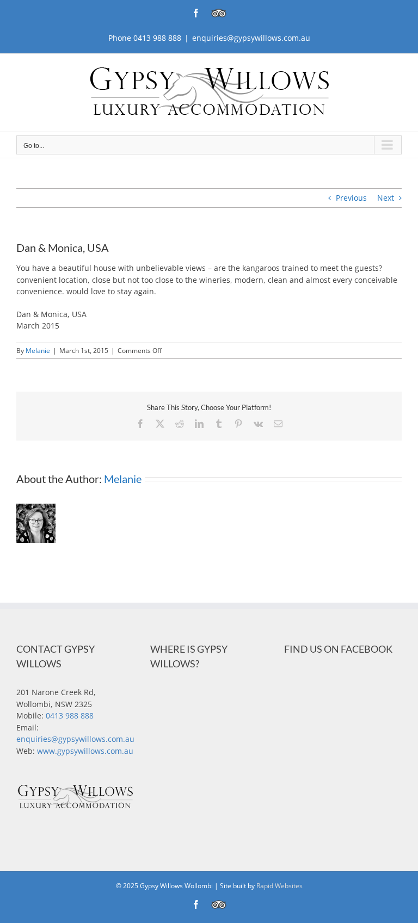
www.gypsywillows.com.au (85, 751)
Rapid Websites (279, 885)
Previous (351, 198)
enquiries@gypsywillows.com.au (251, 38)
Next (385, 198)
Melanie (38, 350)
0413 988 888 (70, 715)
